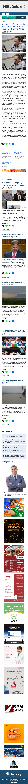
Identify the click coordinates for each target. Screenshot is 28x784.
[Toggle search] (7, 14)
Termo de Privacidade (14, 780)
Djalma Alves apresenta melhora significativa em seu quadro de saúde (7, 153)
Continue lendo (5, 229)
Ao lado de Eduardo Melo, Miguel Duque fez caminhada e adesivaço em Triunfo (14, 435)
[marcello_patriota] (14, 764)
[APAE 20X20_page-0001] (14, 613)
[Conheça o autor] (14, 478)
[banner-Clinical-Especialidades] (14, 588)
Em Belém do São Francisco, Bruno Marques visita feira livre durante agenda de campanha (14, 441)
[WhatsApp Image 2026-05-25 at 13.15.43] (14, 558)
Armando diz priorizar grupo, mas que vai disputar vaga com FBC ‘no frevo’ (13, 331)
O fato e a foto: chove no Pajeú (12, 283)
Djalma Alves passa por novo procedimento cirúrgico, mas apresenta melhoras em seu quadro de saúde (19, 153)
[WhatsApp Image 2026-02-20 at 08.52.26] (14, 531)
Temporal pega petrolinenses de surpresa (13, 381)
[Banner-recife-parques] (14, 507)
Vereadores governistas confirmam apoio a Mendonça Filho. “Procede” (14, 446)
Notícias (4, 22)
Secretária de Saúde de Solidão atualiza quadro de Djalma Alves (7, 162)
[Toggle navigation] (3, 14)
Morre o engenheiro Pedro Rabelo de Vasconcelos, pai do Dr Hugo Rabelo (12, 451)
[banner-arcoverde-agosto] (14, 170)
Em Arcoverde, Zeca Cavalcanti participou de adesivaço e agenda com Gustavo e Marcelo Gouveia (14, 457)
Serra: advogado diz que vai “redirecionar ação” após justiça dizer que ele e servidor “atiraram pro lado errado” (13, 184)
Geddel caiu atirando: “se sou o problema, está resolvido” (12, 235)
